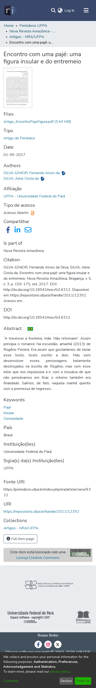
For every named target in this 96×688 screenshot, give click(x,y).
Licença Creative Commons (37, 557)
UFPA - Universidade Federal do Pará (34, 196)
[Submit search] (53, 10)
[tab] (30, 329)
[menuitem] (60, 10)
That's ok (83, 681)
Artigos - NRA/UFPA (26, 36)
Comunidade (13, 418)
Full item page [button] (22, 538)
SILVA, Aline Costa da (21, 178)
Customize (10, 681)
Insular (8, 413)
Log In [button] (69, 10)
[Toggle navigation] (86, 10)
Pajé (7, 407)
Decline (66, 681)
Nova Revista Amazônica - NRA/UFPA (32, 31)
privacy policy (60, 671)
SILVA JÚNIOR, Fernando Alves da (32, 172)
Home (9, 25)
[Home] (10, 10)
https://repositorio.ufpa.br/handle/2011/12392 (41, 511)
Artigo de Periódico (19, 138)
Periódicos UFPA (33, 25)
